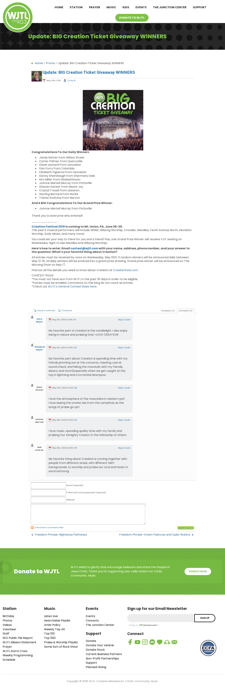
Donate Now (198, 571)
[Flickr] (152, 642)
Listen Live (51, 616)
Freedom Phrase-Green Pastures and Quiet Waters (154, 534)
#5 (75, 448)
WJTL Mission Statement (19, 642)
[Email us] (174, 642)
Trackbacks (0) (168, 310)
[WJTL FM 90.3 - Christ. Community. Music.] (18, 18)
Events (141, 7)
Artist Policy (52, 625)
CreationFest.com (125, 270)
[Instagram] (145, 642)
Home (59, 7)
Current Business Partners (104, 654)
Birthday (8, 616)
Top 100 (49, 633)
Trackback (67, 310)
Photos (7, 620)
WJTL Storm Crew (15, 651)
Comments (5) (185, 310)
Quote (127, 319)
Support (199, 7)
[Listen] (167, 642)
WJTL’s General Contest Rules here (72, 286)
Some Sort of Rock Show (61, 647)
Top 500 (50, 638)
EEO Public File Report (18, 638)
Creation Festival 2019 (48, 227)
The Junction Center (170, 7)
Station (76, 7)
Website (70, 499)
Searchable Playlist (57, 620)
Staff (6, 633)
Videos (7, 625)
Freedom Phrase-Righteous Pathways (61, 534)
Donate (91, 641)
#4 (75, 420)
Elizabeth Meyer (40, 348)
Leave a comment (46, 310)
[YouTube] (137, 642)
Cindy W (71, 80)
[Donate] (159, 642)
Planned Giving (96, 667)
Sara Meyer (39, 320)
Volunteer (9, 629)
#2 (75, 347)
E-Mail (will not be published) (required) (86, 492)
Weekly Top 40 (54, 629)
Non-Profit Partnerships (102, 658)
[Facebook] (130, 642)
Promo (50, 63)
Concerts (92, 620)
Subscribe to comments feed (49, 527)
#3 (76, 388)
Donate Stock (95, 650)
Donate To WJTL (132, 18)
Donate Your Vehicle (100, 645)
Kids (126, 7)
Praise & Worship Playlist (61, 642)
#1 (75, 319)
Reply (120, 319)
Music (111, 7)
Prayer (94, 7)
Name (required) (74, 485)
